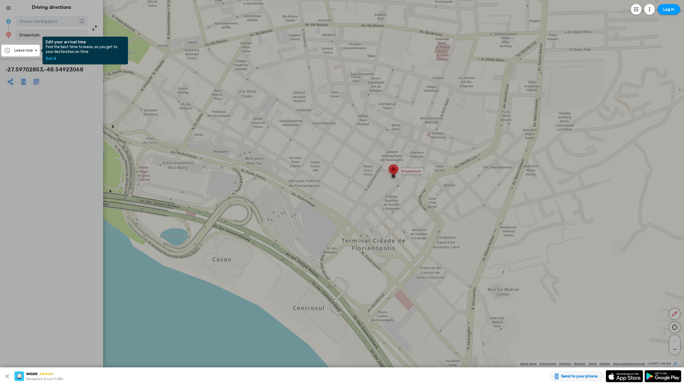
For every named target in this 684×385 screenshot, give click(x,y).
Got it (51, 59)
